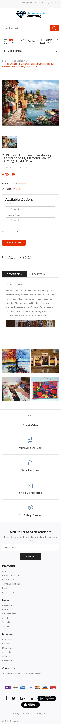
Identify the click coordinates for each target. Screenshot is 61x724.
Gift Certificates (9, 613)
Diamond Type (13, 215)
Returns (5, 643)
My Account (7, 648)
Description (15, 274)
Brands (5, 609)
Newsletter (7, 605)
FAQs (4, 588)
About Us (6, 571)
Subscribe (30, 556)
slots (25, 721)
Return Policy (8, 592)
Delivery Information (11, 575)
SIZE (9, 204)
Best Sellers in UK (20, 60)
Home (5, 60)
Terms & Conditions (11, 583)
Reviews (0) (38, 274)
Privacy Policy (8, 579)
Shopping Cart (26, 2)
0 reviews (8, 167)
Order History (8, 652)
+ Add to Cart (14, 242)
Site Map (6, 626)
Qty (3, 232)
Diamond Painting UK (36, 713)
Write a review (21, 167)
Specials (6, 622)
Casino (31, 721)
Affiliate (5, 618)
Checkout (39, 2)
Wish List (6, 656)
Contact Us (7, 639)
